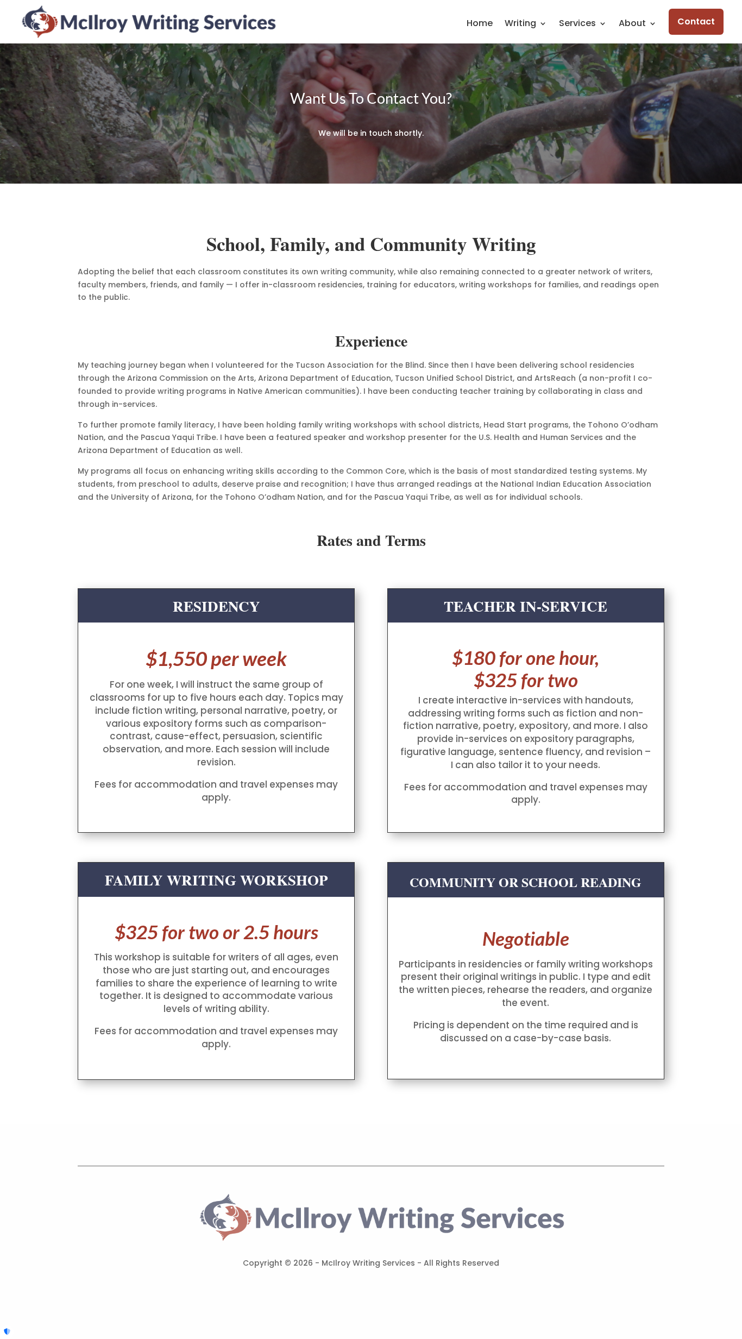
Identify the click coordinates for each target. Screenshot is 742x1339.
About (632, 24)
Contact (696, 21)
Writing (520, 24)
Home (480, 24)
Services (577, 24)
